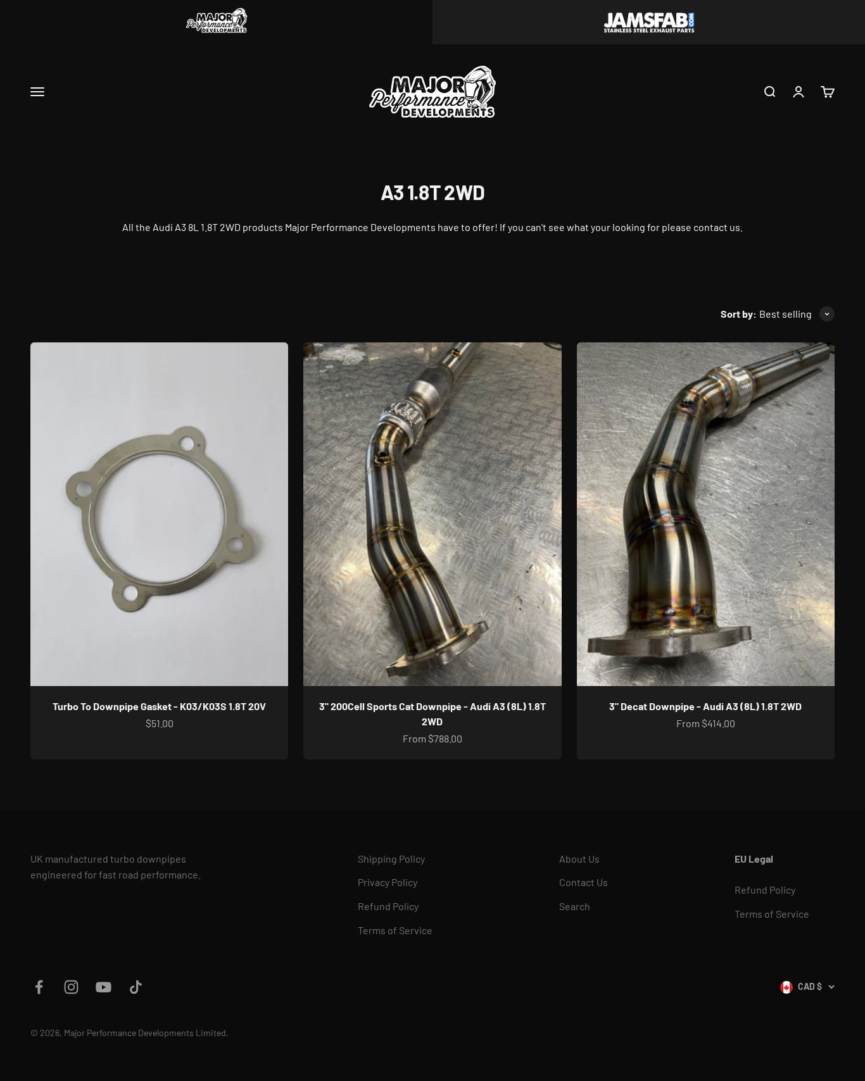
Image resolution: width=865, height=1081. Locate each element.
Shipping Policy (391, 859)
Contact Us (583, 882)
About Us (579, 859)
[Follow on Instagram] (71, 987)
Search (574, 906)
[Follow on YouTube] (103, 987)
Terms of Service (395, 930)
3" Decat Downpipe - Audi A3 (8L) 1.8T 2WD (705, 706)
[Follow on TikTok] (135, 987)
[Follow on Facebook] (38, 987)
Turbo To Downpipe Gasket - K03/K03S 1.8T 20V (159, 706)
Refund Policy (388, 906)
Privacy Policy (387, 882)
